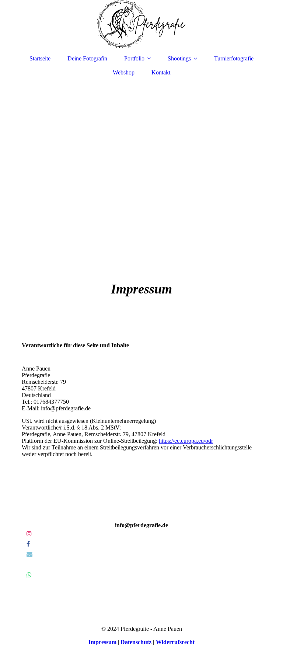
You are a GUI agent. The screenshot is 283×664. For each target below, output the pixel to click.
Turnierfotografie (234, 58)
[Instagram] (28, 534)
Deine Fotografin (87, 58)
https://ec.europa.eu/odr (186, 441)
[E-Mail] (28, 554)
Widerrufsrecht (175, 642)
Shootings (179, 58)
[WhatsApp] (28, 575)
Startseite (39, 58)
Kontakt (160, 72)
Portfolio (134, 58)
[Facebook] (27, 544)
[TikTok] (26, 565)
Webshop (123, 72)
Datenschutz (135, 642)
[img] (141, 24)
